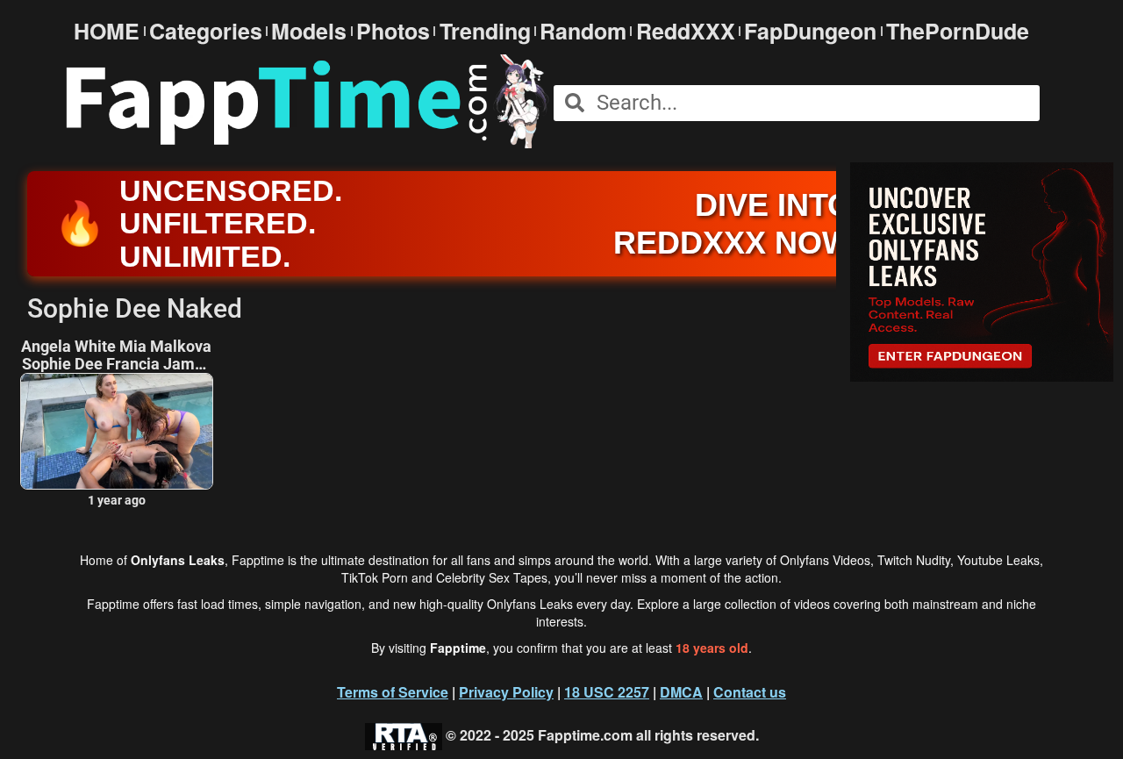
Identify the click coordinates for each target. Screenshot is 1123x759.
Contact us (749, 692)
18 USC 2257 (606, 692)
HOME (106, 31)
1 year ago (117, 500)
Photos (393, 31)
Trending (485, 31)
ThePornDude (957, 31)
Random (583, 31)
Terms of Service (392, 692)
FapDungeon (810, 31)
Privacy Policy (506, 692)
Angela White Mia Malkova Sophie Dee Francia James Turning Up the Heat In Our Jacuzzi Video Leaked (116, 355)
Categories (205, 31)
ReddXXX (685, 31)
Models (309, 31)
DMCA (681, 692)
